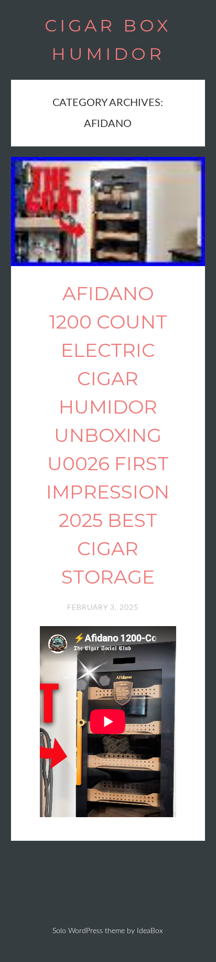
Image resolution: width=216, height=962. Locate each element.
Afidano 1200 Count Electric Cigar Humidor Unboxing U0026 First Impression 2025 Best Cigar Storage (107, 435)
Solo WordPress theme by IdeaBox (107, 931)
